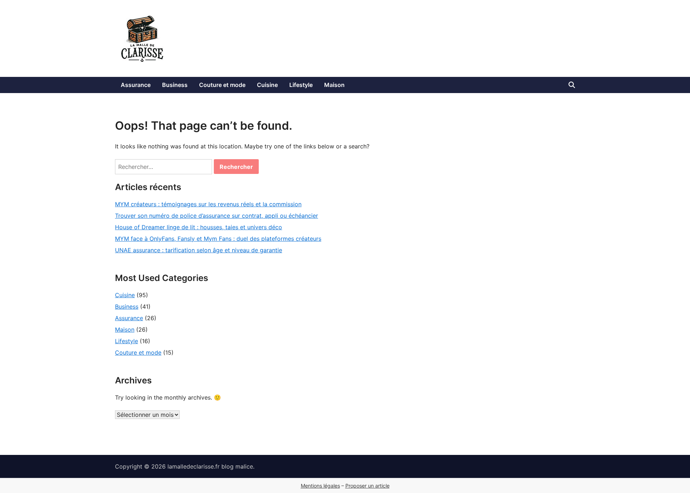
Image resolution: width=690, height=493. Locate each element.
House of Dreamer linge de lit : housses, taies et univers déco (198, 227)
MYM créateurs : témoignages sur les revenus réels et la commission (208, 204)
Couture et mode (222, 84)
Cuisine (267, 84)
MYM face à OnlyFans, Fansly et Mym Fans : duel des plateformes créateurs (218, 238)
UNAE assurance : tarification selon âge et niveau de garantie (198, 250)
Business (175, 84)
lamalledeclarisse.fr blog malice (210, 466)
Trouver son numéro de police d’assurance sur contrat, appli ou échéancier (216, 215)
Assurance (136, 84)
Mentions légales (320, 486)
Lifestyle (301, 84)
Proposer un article (367, 486)
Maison (334, 84)
